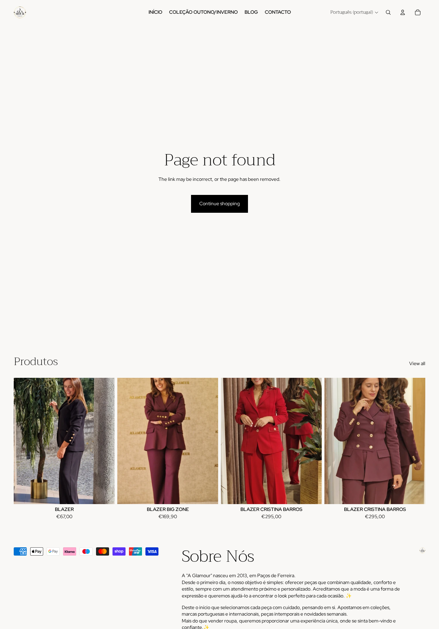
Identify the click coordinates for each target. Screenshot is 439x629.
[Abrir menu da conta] (402, 12)
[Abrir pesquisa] (388, 12)
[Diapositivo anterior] (24, 441)
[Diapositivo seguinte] (104, 441)
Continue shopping (219, 203)
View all (417, 363)
